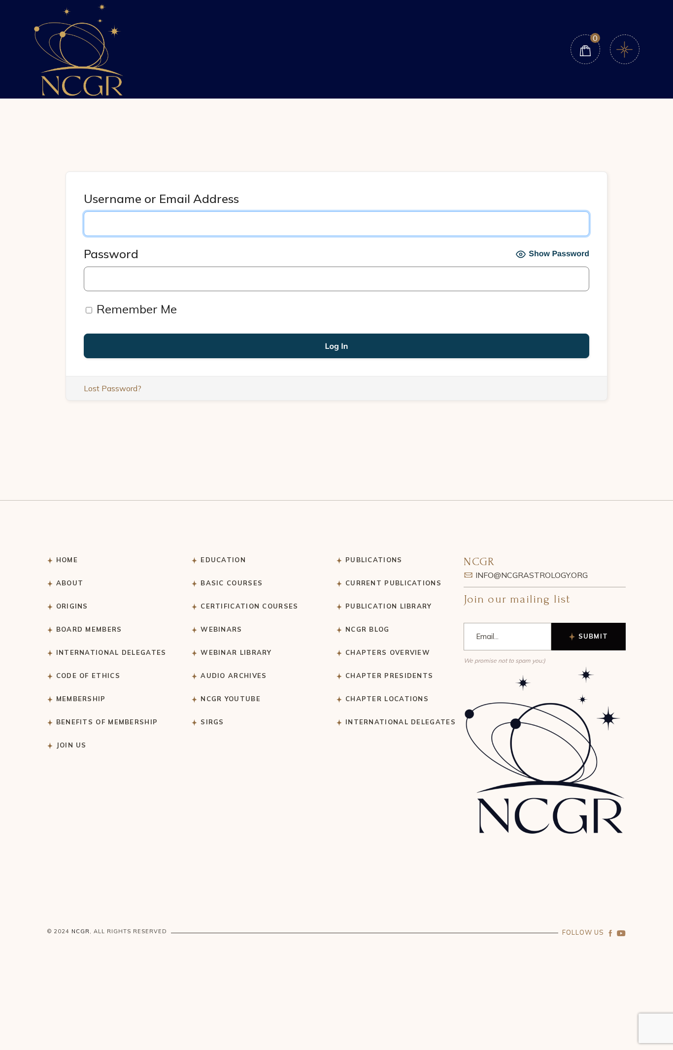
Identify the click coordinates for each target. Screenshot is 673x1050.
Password (111, 253)
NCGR (80, 931)
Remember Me (135, 309)
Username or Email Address (161, 198)
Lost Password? (112, 388)
